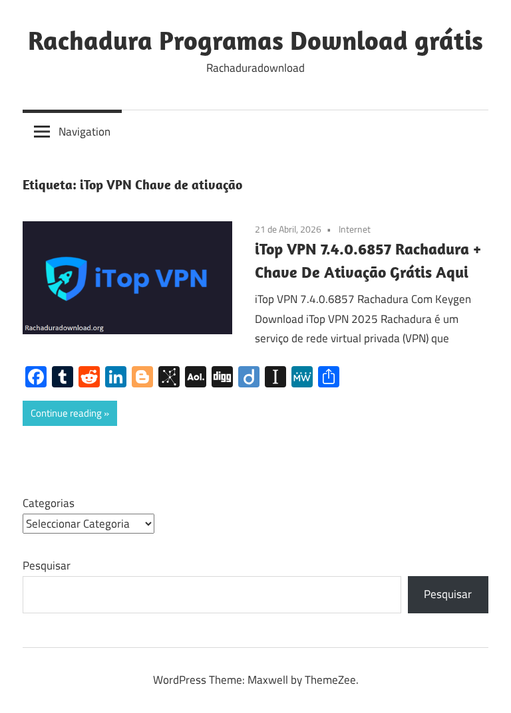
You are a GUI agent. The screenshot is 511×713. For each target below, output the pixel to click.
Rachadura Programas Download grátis (255, 39)
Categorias (49, 503)
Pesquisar (47, 565)
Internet (355, 229)
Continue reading (66, 413)
